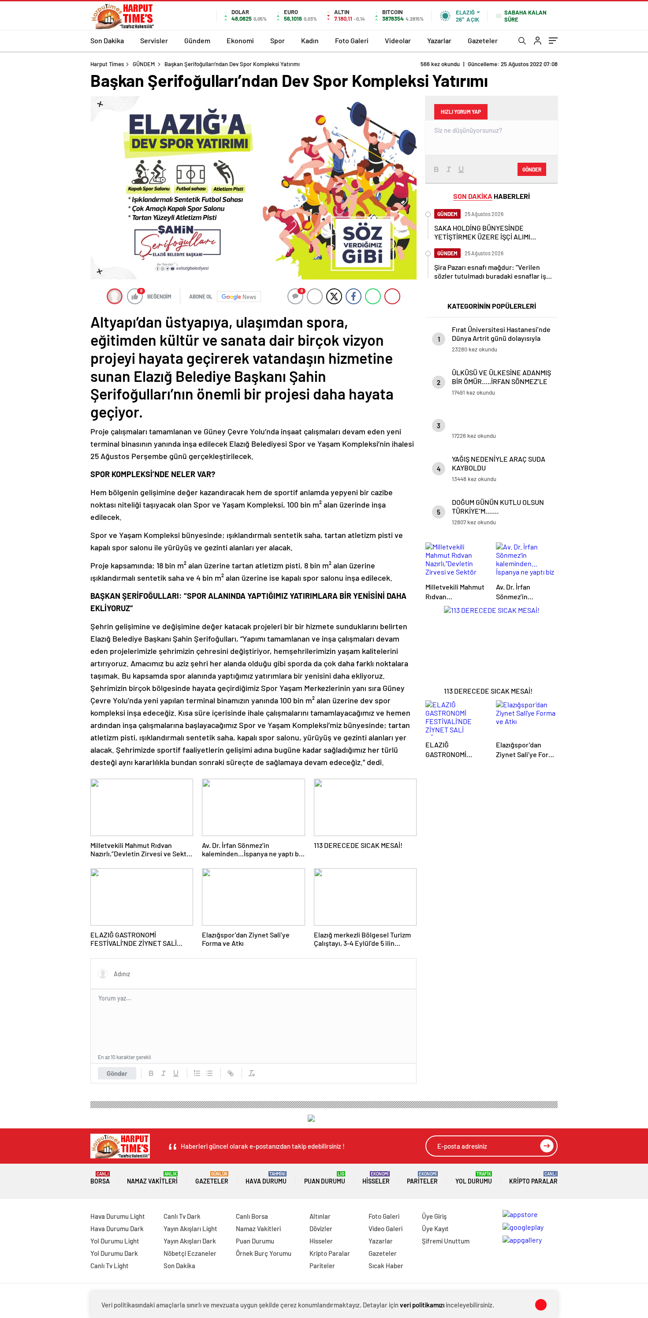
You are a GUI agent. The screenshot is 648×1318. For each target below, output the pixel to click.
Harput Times (107, 63)
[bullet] (209, 1073)
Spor (277, 40)
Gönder (117, 1073)
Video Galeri (385, 1228)
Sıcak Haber (386, 1265)
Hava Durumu (266, 1178)
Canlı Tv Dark (182, 1216)
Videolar (398, 40)
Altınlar (320, 1216)
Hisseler (376, 1178)
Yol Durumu (473, 1178)
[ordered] (197, 1073)
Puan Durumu (324, 1178)
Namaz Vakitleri (152, 1178)
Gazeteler (483, 40)
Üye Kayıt (435, 1228)
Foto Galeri (352, 40)
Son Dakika (107, 40)
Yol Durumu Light (114, 1241)
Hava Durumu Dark (117, 1228)
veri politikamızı (422, 1305)
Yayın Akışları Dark (190, 1241)
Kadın (310, 40)
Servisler (154, 40)
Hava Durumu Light (117, 1216)
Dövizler (320, 1228)
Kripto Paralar (533, 1178)
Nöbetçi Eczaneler (190, 1253)
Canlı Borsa (252, 1216)
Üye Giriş (434, 1216)
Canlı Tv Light (109, 1265)
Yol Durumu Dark (114, 1253)
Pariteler (422, 1178)
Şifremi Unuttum (445, 1241)
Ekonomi (240, 40)
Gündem (197, 40)
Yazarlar (439, 40)
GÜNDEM (144, 63)
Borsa (100, 1178)
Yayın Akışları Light (190, 1228)
